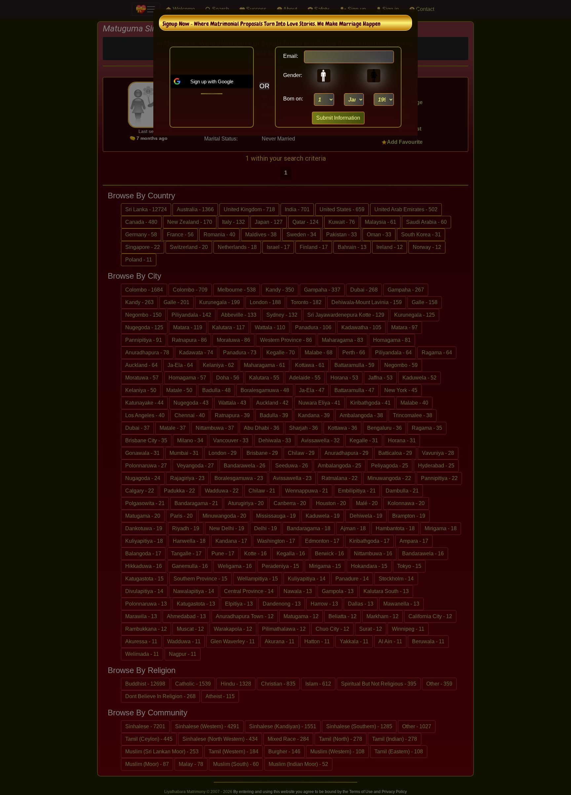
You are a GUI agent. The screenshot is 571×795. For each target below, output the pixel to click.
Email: (290, 56)
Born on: (293, 98)
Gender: (290, 75)
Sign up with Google (211, 81)
